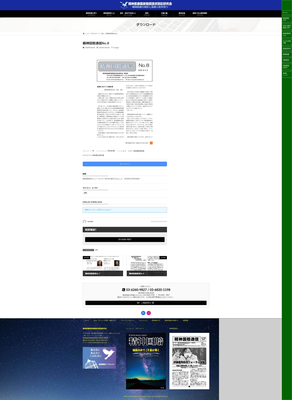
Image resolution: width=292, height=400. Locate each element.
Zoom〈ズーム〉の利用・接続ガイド (105, 320)
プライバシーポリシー (127, 320)
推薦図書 (286, 54)
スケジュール (143, 320)
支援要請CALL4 (286, 67)
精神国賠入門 (286, 19)
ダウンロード (125, 164)
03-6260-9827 (124, 239)
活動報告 (286, 60)
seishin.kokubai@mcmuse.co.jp (97, 342)
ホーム (285, 12)
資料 (85, 193)
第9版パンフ (285, 74)
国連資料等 (287, 48)
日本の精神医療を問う (287, 27)
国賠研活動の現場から (171, 320)
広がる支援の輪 (287, 42)
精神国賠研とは (287, 34)
